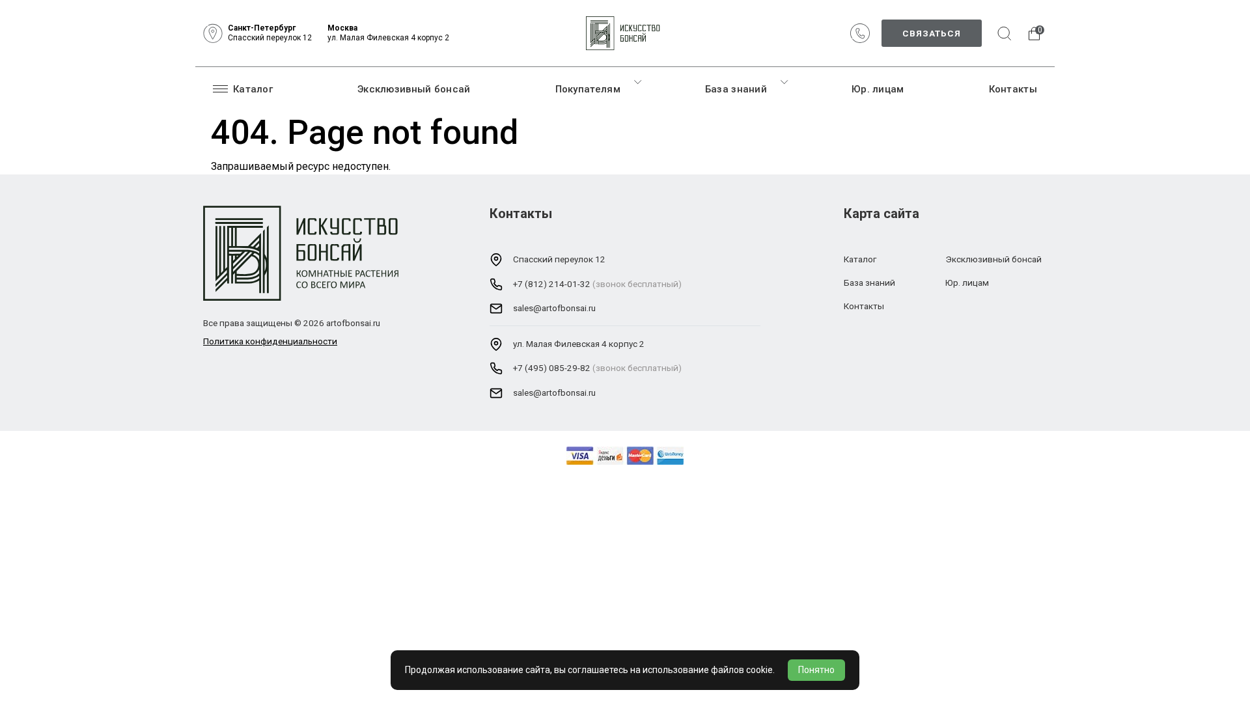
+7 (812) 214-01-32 (551, 284)
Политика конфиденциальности (270, 341)
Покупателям (587, 89)
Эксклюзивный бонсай (414, 89)
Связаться (931, 33)
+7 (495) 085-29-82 (551, 368)
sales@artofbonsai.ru (554, 308)
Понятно (816, 670)
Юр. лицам (878, 89)
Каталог (253, 89)
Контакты (1013, 89)
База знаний (736, 89)
